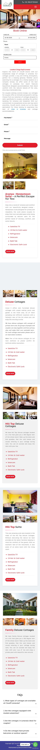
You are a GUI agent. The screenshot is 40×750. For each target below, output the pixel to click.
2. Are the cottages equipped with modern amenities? (17, 712)
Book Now (10, 251)
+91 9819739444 (31, 2)
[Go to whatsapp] (35, 744)
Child (21, 47)
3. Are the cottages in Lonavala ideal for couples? (19, 722)
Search (20, 62)
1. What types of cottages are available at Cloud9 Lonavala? (19, 702)
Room (5, 41)
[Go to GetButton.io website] (35, 748)
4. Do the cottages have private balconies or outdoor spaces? (16, 732)
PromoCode (7, 54)
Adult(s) (7, 47)
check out (33, 34)
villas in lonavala (19, 109)
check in (6, 34)
